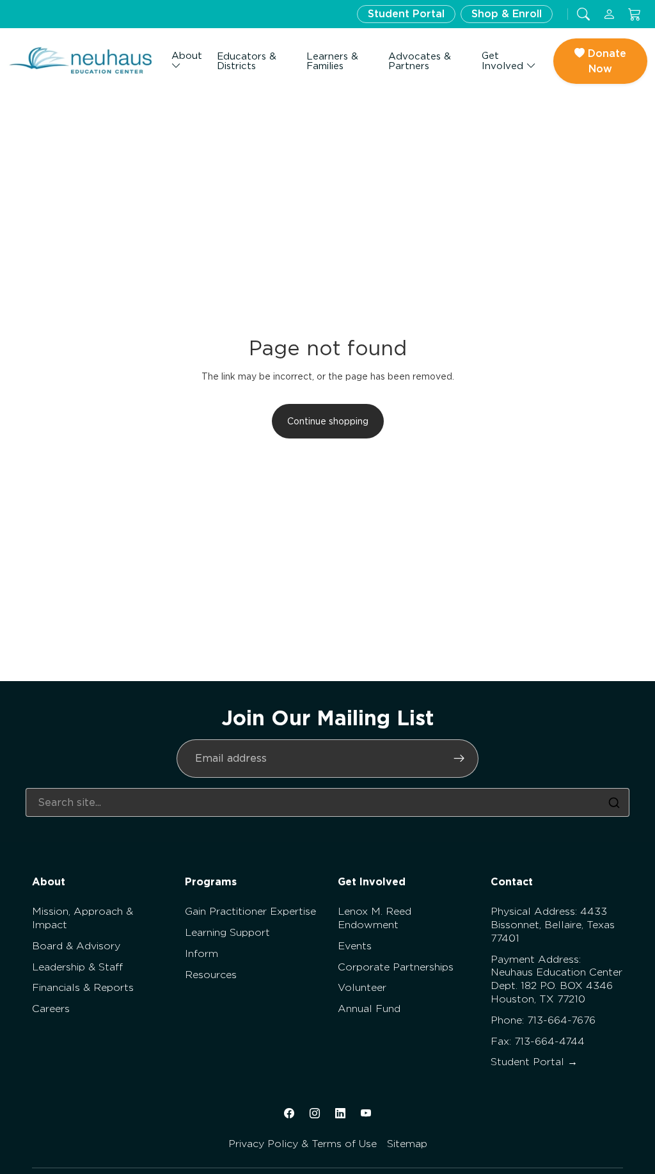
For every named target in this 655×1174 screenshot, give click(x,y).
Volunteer (362, 987)
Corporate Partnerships (396, 967)
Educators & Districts (246, 61)
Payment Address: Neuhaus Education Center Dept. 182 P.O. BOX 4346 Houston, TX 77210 (556, 979)
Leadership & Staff (77, 967)
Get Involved (504, 61)
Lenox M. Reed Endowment (374, 918)
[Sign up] (459, 758)
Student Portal (406, 14)
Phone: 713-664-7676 (543, 1020)
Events (355, 946)
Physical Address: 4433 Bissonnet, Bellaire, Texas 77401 (553, 924)
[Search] (614, 802)
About (186, 55)
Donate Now (605, 61)
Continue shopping (327, 421)
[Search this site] (583, 14)
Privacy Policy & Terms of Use (302, 1144)
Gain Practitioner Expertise (250, 911)
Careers (51, 1008)
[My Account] (609, 14)
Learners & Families (332, 61)
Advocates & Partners (419, 61)
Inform (201, 953)
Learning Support (227, 932)
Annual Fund (369, 1008)
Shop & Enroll (506, 14)
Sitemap (407, 1144)
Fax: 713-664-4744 (538, 1041)
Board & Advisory (76, 946)
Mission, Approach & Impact (82, 918)
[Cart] (634, 14)
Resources (211, 975)
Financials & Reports (83, 987)
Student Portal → (534, 1062)
